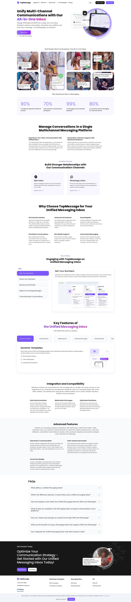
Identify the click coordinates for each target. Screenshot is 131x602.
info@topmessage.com (23, 585)
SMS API (94, 583)
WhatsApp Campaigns (55, 586)
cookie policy (106, 595)
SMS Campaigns (54, 583)
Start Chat (24, 32)
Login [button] (90, 2)
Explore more (37, 190)
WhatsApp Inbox (75, 586)
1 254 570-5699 (21, 583)
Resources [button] (52, 2)
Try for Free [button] (110, 2)
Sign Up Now (22, 569)
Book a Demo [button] (100, 2)
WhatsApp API (96, 586)
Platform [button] (43, 2)
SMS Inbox (74, 583)
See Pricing (32, 569)
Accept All (71, 599)
